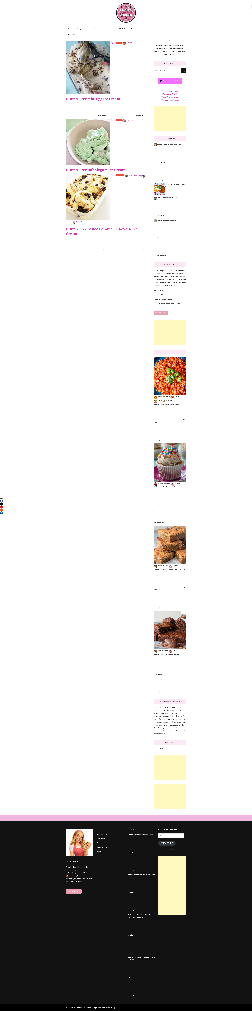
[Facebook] (1, 501)
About (133, 29)
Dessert (119, 43)
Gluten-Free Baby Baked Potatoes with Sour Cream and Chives (142, 916)
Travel (109, 29)
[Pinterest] (1, 507)
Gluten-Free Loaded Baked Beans (166, 404)
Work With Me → (160, 313)
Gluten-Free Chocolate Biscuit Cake (170, 198)
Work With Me (121, 29)
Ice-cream (120, 175)
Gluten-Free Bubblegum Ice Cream (96, 170)
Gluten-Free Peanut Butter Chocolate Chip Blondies (169, 571)
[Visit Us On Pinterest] (169, 97)
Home (70, 29)
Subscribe (167, 843)
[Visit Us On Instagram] (170, 100)
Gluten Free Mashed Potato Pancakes (175, 186)
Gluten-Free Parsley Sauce (167, 220)
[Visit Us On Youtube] (169, 94)
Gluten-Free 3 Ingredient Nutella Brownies (166, 656)
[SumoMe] (1, 512)
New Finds (98, 29)
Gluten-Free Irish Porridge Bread (169, 144)
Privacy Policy (110, 1008)
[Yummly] (1, 509)
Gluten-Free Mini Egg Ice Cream (93, 99)
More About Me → (74, 891)
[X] (1, 504)
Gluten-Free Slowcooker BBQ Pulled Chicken (141, 958)
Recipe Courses (82, 29)
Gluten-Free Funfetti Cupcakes (165, 487)
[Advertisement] (170, 118)
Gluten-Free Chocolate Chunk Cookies (142, 875)
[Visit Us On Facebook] (170, 91)
